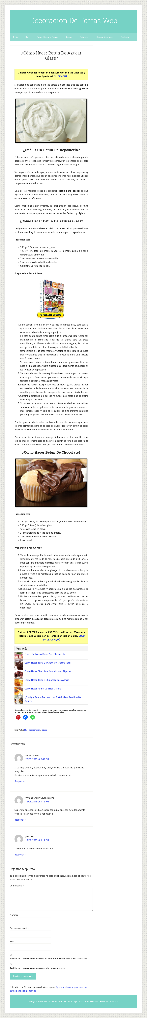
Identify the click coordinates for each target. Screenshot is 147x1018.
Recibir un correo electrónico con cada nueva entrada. (37, 968)
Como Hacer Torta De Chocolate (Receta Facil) (48, 662)
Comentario (17, 885)
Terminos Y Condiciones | (89, 1002)
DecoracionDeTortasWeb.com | (55, 1002)
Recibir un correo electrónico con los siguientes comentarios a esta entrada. (49, 958)
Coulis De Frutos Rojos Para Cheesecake (45, 654)
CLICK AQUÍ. (60, 76)
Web (12, 941)
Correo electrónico (19, 928)
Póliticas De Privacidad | (110, 1002)
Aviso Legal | (73, 1002)
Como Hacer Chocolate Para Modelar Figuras (48, 671)
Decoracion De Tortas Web (73, 20)
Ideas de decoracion (32, 730)
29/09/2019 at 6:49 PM (37, 759)
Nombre (14, 915)
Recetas (44, 730)
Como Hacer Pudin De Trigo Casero (43, 688)
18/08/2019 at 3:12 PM (37, 801)
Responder (20, 781)
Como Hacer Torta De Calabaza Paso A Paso (47, 680)
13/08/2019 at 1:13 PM (37, 840)
